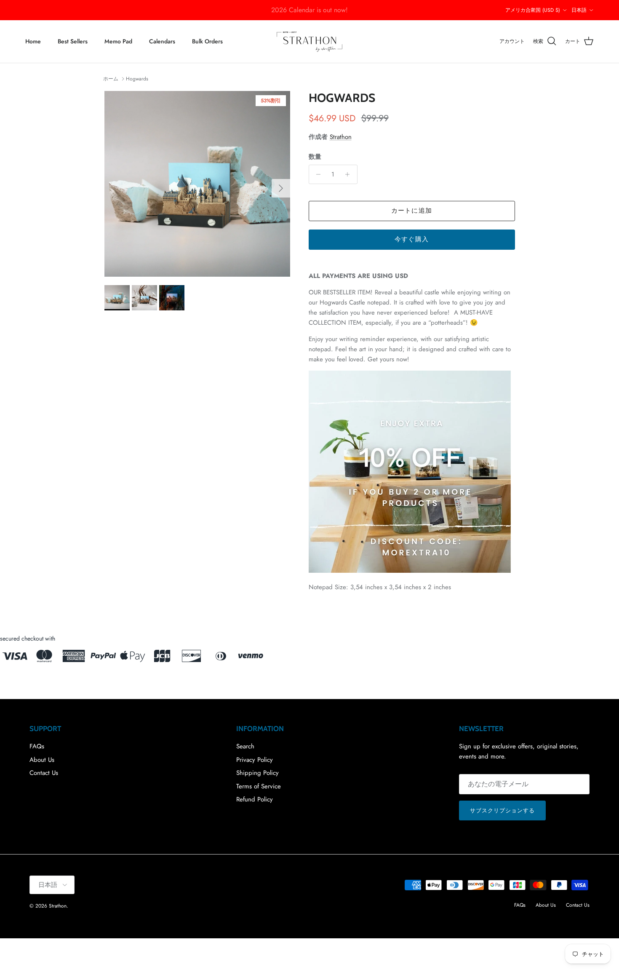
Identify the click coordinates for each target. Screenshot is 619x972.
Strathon (341, 137)
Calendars (162, 41)
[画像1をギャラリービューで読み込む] (197, 184)
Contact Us (43, 772)
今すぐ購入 (412, 239)
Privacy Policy (254, 759)
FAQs (36, 746)
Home (33, 41)
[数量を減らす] (316, 174)
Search (245, 746)
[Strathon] (309, 41)
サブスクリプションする (502, 810)
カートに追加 (411, 210)
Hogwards (137, 79)
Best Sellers (73, 41)
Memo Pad (118, 41)
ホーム (110, 79)
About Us (41, 759)
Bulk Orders (207, 41)
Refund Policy (254, 799)
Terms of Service (258, 786)
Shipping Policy (257, 772)
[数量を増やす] (349, 174)
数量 (315, 156)
